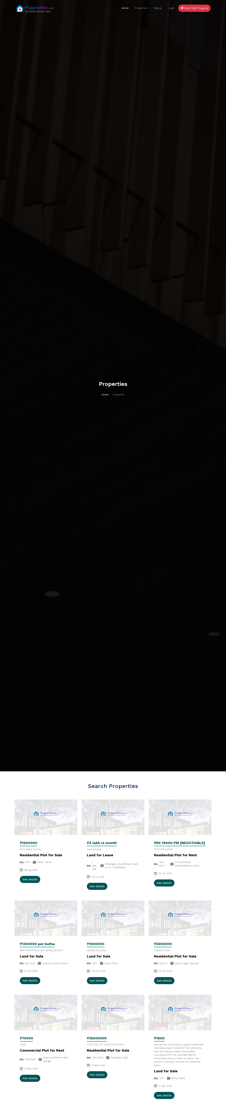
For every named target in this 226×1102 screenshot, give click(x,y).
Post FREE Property (195, 8)
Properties (141, 8)
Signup (158, 8)
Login (171, 8)
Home (125, 8)
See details (30, 879)
